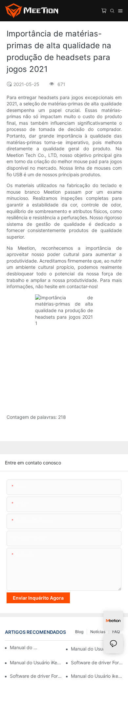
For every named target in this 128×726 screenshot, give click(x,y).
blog (79, 631)
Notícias (97, 631)
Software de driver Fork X (97, 662)
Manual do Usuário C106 (97, 648)
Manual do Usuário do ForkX (23, 647)
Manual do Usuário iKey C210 (36, 662)
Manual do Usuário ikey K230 (97, 676)
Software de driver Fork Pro (36, 676)
